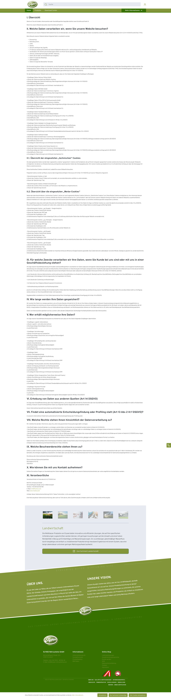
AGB (103, 661)
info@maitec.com (36, 489)
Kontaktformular (78, 657)
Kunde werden (106, 659)
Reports (110, 685)
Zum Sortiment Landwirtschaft (88, 551)
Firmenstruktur (101, 682)
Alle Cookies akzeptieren (138, 695)
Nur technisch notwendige (118, 695)
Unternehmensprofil (79, 655)
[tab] (47, 514)
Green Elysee (121, 682)
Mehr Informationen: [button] (132, 10)
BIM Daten (76, 661)
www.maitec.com (35, 491)
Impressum (105, 667)
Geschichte (91, 682)
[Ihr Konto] (144, 4)
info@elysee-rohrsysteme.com (57, 662)
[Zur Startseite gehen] (32, 4)
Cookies (104, 665)
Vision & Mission (111, 682)
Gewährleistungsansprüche (110, 657)
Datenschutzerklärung (109, 663)
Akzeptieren (102, 695)
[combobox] (94, 4)
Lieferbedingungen (108, 655)
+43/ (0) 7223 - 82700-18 (57, 660)
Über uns (91, 680)
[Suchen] (45, 4)
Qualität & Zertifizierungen (103, 680)
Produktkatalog (77, 659)
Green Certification (120, 685)
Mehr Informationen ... (78, 695)
